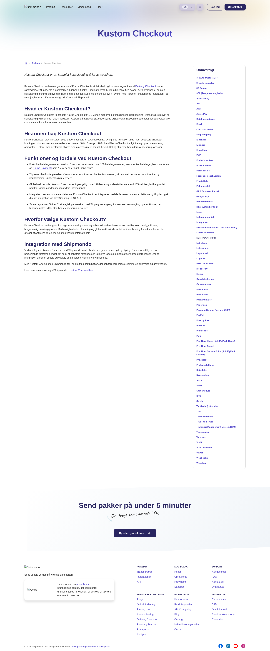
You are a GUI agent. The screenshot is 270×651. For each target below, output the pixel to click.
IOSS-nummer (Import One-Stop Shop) (216, 227)
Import (199, 212)
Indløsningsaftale (205, 217)
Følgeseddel (203, 186)
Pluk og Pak (202, 320)
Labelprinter (202, 248)
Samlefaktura (203, 390)
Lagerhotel (202, 253)
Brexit (199, 124)
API (198, 103)
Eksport (200, 145)
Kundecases (181, 599)
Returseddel (202, 375)
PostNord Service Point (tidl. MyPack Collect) (215, 353)
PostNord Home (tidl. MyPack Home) (215, 341)
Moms (199, 274)
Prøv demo (180, 581)
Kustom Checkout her (81, 270)
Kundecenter (219, 571)
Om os (178, 629)
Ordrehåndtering (205, 279)
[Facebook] (220, 645)
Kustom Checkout (206, 237)
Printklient (201, 360)
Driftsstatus (218, 586)
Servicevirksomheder (223, 614)
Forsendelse (203, 170)
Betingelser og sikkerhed (84, 646)
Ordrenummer (203, 284)
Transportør (202, 432)
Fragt (140, 599)
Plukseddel (202, 330)
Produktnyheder (183, 604)
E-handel (201, 139)
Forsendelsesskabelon (208, 176)
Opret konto (180, 576)
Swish (199, 401)
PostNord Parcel (205, 346)
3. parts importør (205, 83)
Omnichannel (219, 609)
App (198, 108)
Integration (202, 222)
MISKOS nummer (205, 263)
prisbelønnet (83, 584)
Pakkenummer (203, 299)
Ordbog (36, 63)
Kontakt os (218, 581)
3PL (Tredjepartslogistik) (209, 93)
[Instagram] (243, 645)
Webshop (201, 463)
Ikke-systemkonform (207, 207)
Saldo (199, 385)
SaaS (199, 380)
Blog (177, 614)
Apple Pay (201, 114)
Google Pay (202, 196)
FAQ (214, 576)
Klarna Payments (42, 168)
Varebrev (201, 437)
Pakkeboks (202, 289)
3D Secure (201, 88)
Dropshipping (203, 134)
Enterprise (217, 619)
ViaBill (199, 442)
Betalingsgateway (205, 119)
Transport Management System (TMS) (216, 427)
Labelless (201, 243)
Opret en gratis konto (132, 533)
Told (198, 411)
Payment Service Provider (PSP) (213, 310)
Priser (99, 7)
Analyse (141, 634)
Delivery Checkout (145, 86)
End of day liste (204, 160)
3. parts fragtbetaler (206, 77)
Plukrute (200, 325)
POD (198, 336)
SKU (198, 396)
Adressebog (202, 98)
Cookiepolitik (103, 646)
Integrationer (144, 576)
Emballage (202, 150)
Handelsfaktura (204, 201)
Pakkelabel (202, 294)
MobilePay (202, 268)
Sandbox (179, 586)
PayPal (200, 315)
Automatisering (145, 614)
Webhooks (202, 458)
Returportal (143, 629)
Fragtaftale (202, 181)
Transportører (144, 571)
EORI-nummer (203, 165)
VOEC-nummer (204, 447)
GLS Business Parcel (207, 191)
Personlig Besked (147, 624)
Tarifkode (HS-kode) (207, 406)
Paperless (201, 305)
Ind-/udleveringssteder (186, 624)
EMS (198, 155)
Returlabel (201, 370)
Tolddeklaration (204, 416)
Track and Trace (204, 421)
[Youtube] (235, 645)
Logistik (200, 258)
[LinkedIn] (228, 645)
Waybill (200, 452)
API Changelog (182, 609)
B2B (214, 604)
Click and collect (205, 129)
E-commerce (219, 599)
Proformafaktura (205, 365)
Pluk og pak (143, 609)
